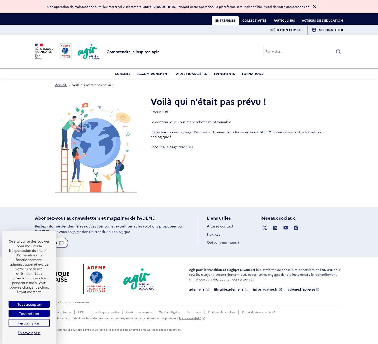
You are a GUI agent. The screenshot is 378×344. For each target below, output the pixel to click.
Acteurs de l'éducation (322, 20)
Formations (252, 73)
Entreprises (225, 20)
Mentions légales (169, 312)
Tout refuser (29, 313)
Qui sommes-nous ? (223, 242)
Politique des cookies (221, 312)
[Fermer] (314, 7)
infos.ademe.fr (265, 289)
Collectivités (254, 20)
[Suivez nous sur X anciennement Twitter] (264, 228)
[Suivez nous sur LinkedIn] (275, 228)
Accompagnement (153, 73)
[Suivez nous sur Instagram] (296, 228)
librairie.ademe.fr (228, 289)
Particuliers (284, 20)
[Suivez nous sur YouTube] (286, 228)
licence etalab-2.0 (190, 318)
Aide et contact (220, 226)
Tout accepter (29, 304)
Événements (224, 73)
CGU (81, 312)
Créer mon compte (286, 29)
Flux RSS (213, 234)
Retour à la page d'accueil (172, 146)
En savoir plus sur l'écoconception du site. (155, 329)
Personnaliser (29, 323)
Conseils (122, 73)
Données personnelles (105, 312)
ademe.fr (197, 289)
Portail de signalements (256, 312)
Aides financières (191, 73)
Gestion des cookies (139, 312)
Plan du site (194, 312)
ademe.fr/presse (301, 289)
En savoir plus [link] (29, 332)
